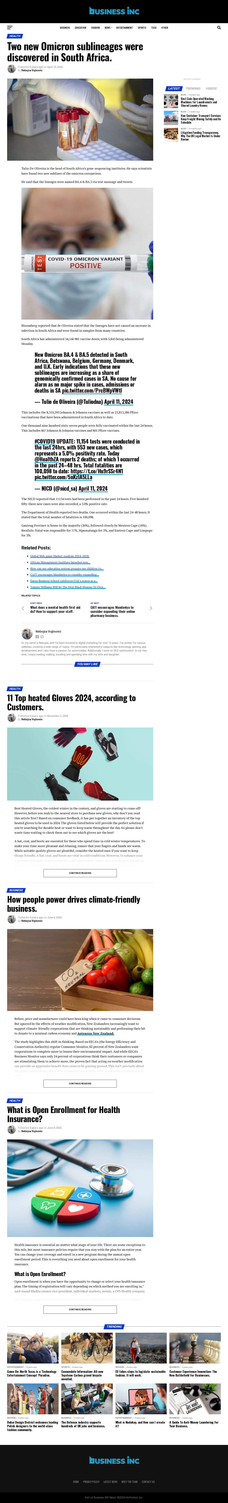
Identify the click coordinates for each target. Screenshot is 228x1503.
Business (65, 27)
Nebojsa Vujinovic (32, 70)
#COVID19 (45, 441)
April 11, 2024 (118, 401)
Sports (142, 27)
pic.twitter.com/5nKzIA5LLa (63, 477)
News (107, 27)
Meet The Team (130, 1482)
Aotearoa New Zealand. (95, 1033)
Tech (153, 27)
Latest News (110, 1482)
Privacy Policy (91, 1482)
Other (164, 27)
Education (80, 27)
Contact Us (148, 1482)
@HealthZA (47, 459)
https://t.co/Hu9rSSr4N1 (97, 471)
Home (76, 1482)
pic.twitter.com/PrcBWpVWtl (92, 390)
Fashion (95, 27)
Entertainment (124, 27)
